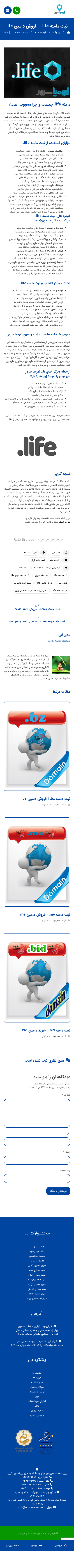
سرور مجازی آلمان (37, 1265)
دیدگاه (66, 1095)
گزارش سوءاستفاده (37, 1401)
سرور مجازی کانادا (37, 1294)
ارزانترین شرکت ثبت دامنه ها (47, 567)
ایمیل (66, 1152)
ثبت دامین (62, 583)
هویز (37, 1396)
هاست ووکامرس (37, 1256)
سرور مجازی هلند (37, 1270)
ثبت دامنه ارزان (38, 560)
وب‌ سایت (65, 1170)
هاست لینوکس (37, 1247)
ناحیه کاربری (37, 1411)
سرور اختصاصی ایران (37, 1298)
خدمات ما (37, 1373)
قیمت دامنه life (60, 590)
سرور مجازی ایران (37, 1275)
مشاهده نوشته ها (60, 641)
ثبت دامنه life (60, 575)
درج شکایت (37, 1382)
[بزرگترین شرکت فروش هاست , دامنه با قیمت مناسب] (59, 9)
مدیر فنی (56, 552)
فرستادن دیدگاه (58, 1191)
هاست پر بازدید (37, 1251)
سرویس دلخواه (37, 1415)
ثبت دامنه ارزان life (20, 575)
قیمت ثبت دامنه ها (22, 583)
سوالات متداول (37, 1387)
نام (67, 1134)
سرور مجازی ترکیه (37, 1284)
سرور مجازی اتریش (37, 1289)
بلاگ (37, 1406)
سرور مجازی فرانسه (37, 1280)
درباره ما (37, 1378)
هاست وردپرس (37, 1261)
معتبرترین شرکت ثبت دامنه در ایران (31, 590)
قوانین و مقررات (37, 1392)
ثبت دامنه (54, 560)
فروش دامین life (44, 583)
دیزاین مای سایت (24, 1533)
